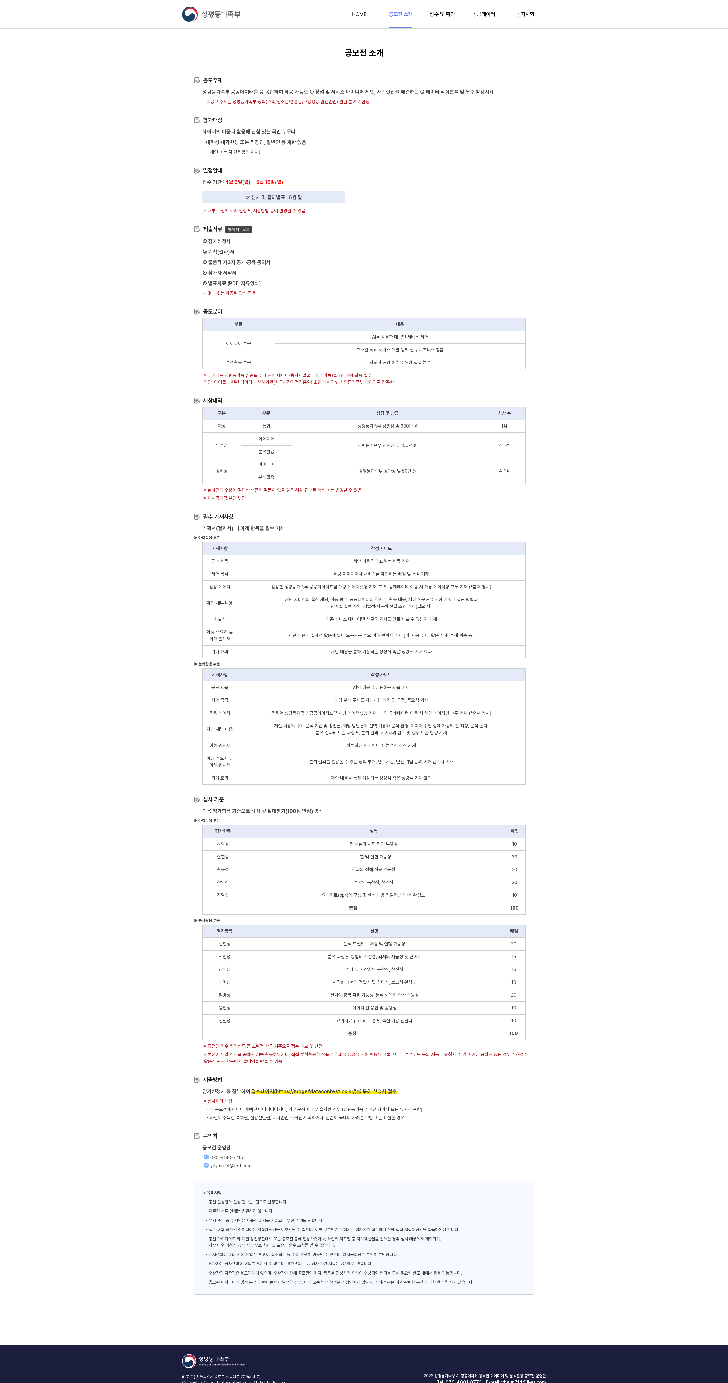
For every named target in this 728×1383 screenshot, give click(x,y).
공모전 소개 (401, 14)
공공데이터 (483, 14)
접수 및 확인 (442, 14)
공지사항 (525, 14)
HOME (359, 14)
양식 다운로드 (238, 229)
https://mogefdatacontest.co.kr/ (315, 1091)
